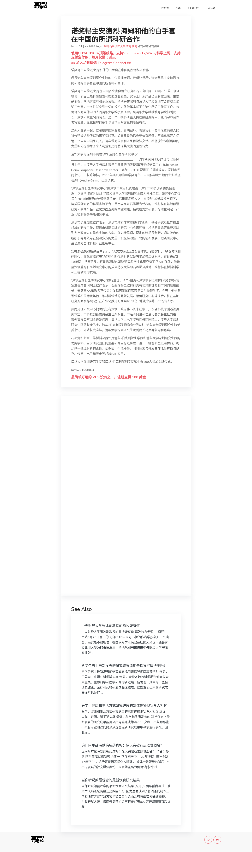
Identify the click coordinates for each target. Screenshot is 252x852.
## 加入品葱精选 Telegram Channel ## (101, 63)
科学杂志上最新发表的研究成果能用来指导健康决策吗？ (124, 666)
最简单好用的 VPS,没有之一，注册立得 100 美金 (108, 377)
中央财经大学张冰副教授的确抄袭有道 (110, 626)
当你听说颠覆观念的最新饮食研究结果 (110, 780)
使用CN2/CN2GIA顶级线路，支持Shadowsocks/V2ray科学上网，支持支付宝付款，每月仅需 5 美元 (126, 55)
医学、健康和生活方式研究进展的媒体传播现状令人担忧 (124, 705)
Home (165, 7)
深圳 (106, 46)
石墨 (112, 46)
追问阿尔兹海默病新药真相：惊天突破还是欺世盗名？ (122, 745)
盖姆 (128, 46)
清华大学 (120, 46)
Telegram (193, 7)
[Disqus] (126, 452)
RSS (178, 7)
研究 (134, 46)
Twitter (210, 7)
